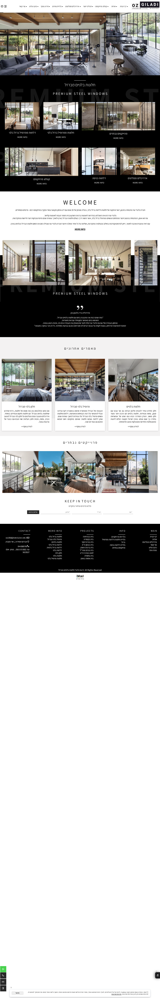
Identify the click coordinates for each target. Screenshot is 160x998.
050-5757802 (21, 549)
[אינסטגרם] (2, 6)
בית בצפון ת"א (87, 544)
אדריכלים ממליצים (72, 6)
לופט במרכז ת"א (86, 553)
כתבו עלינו (33, 6)
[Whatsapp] (3, 970)
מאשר (17, 993)
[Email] (3, 982)
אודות (113, 6)
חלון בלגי (58, 553)
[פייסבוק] (5, 6)
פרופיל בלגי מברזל (54, 539)
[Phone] (3, 976)
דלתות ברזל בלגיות (54, 547)
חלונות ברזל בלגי (55, 536)
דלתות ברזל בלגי (55, 544)
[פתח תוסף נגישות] (157, 975)
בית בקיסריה (88, 539)
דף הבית (123, 6)
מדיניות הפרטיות (116, 994)
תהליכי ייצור (87, 6)
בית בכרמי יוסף (87, 542)
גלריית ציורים (57, 6)
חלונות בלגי (57, 555)
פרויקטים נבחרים (118, 547)
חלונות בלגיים (133, 406)
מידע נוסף (45, 6)
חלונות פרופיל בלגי (55, 558)
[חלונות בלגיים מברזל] (145, 5)
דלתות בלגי (57, 550)
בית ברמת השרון (87, 547)
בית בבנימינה (88, 536)
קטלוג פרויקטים (101, 6)
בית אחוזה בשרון (87, 558)
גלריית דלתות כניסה (117, 545)
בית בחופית (88, 555)
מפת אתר (153, 550)
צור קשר (22, 6)
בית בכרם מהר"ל (86, 550)
